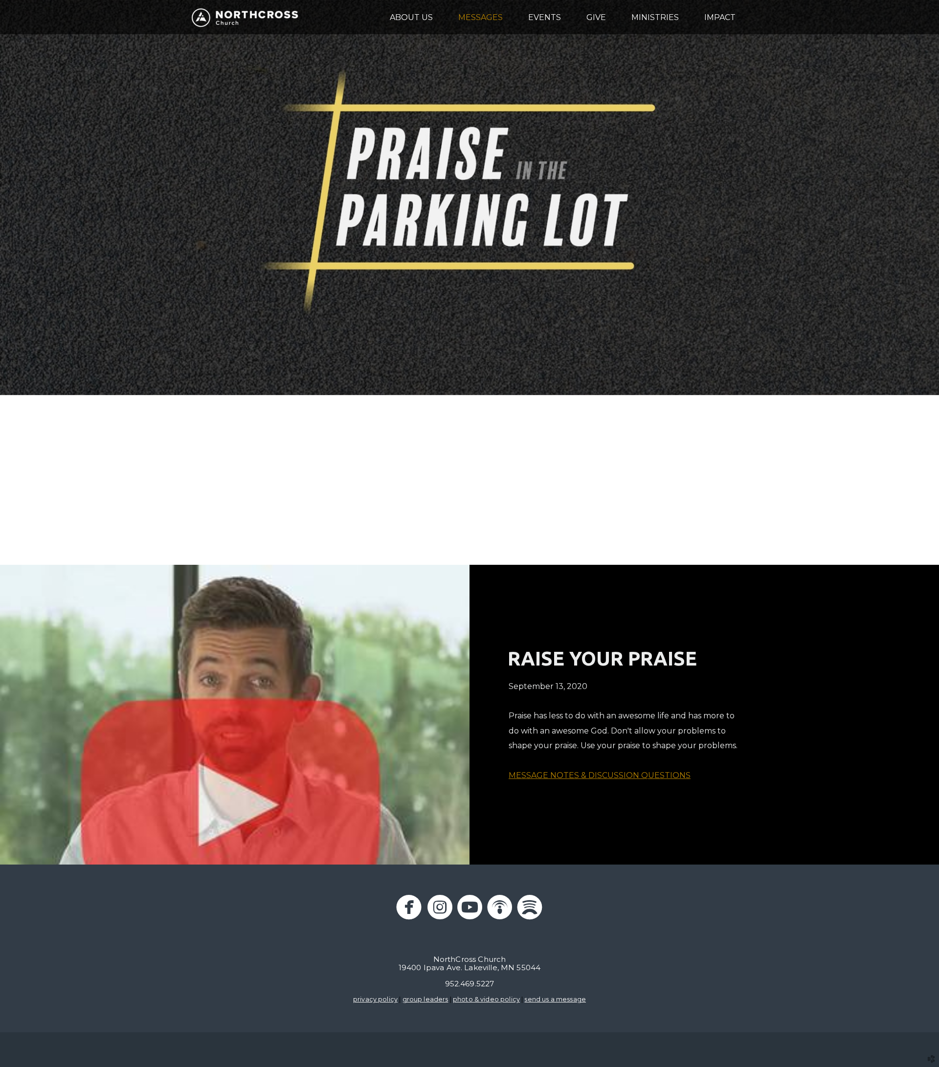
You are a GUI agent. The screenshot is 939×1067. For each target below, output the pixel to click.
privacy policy (375, 999)
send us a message (555, 999)
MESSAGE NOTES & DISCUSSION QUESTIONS (600, 775)
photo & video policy (486, 999)
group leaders (425, 999)
